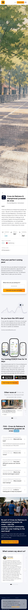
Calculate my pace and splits (14, 290)
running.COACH (6, 597)
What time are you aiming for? (11, 282)
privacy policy (15, 606)
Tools (17, 597)
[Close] (24, 604)
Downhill (24, 232)
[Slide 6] (17, 584)
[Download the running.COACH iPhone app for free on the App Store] (7, 377)
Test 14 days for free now (10, 382)
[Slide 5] (16, 584)
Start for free (20, 2)
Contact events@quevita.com (8, 329)
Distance (7, 232)
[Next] (25, 409)
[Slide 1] (11, 584)
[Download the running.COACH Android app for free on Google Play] (20, 377)
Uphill (14, 232)
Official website (5, 250)
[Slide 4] (15, 584)
